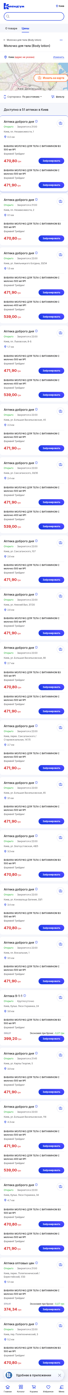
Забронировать (51, 160)
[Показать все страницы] (61, 40)
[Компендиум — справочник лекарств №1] (14, 6)
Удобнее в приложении (33, 1375)
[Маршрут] (60, 123)
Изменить (58, 57)
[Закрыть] (59, 1375)
